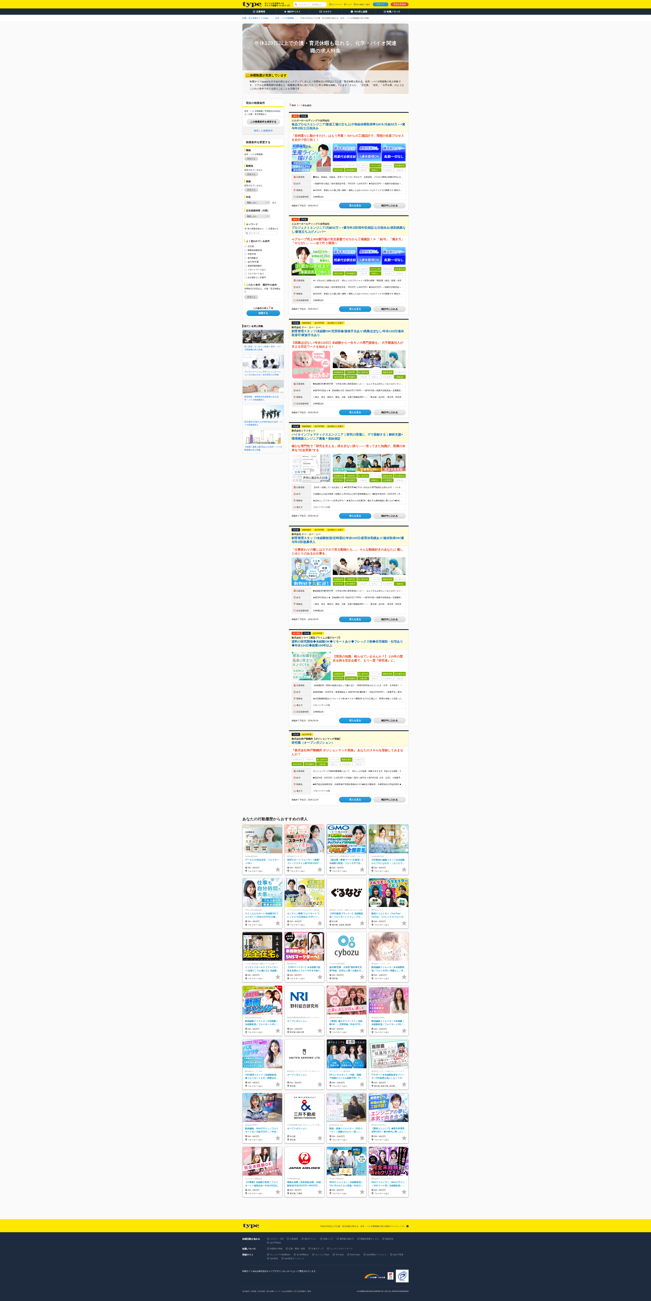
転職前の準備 (276, 1248)
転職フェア (328, 1239)
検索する (263, 313)
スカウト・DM (276, 1239)
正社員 (251, 246)
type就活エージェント (294, 1258)
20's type (340, 1254)
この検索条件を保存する (263, 121)
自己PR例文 (275, 1243)
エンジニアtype (322, 1254)
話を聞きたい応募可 (257, 277)
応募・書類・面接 (297, 1248)
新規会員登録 (399, 4)
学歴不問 (252, 254)
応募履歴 (294, 1239)
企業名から (273, 229)
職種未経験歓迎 (255, 250)
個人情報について (273, 1291)
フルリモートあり (256, 273)
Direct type (355, 1254)
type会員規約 (287, 1291)
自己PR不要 (253, 262)
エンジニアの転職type (280, 1254)
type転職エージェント (377, 1254)
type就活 (274, 1258)
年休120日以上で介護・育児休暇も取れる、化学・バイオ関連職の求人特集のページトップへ (362, 1226)
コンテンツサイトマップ (341, 1248)
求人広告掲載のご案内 (302, 1291)
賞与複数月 (253, 258)
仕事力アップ (317, 1248)
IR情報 (253, 1291)
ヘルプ (349, 4)
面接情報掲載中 (255, 266)
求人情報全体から (255, 229)
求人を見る (355, 205)
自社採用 (261, 1291)
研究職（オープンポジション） (313, 742)
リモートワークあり (257, 270)
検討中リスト (310, 1239)
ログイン (381, 4)
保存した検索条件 (263, 130)
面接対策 (389, 1239)
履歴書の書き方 (347, 1239)
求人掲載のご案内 (363, 4)
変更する (251, 159)
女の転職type (303, 1254)
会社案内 (245, 1291)
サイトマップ (337, 4)
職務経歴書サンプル (369, 1239)
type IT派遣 (398, 1254)
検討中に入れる (389, 205)
